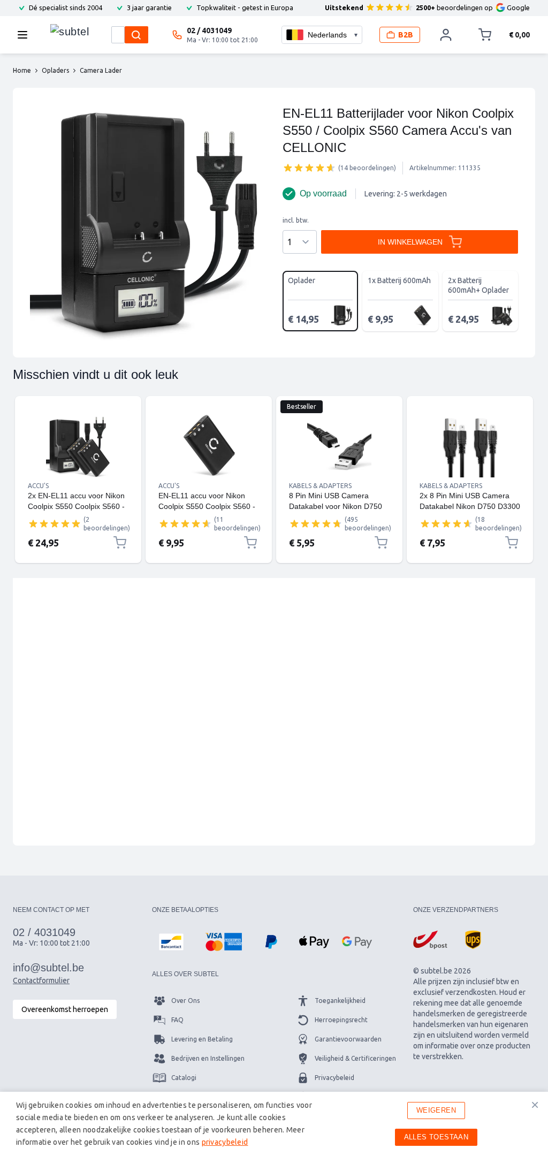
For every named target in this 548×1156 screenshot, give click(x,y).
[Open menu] (26, 35)
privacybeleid (225, 1142)
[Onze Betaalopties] (171, 942)
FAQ (177, 1019)
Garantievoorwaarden (348, 1039)
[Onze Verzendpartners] (430, 940)
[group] (309, 167)
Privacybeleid (334, 1077)
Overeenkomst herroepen (64, 1009)
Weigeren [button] (436, 1110)
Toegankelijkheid (340, 1000)
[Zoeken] (136, 34)
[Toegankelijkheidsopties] (21, 1134)
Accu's (38, 485)
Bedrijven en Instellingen (208, 1058)
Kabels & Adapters (320, 485)
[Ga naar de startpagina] (69, 32)
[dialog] (274, 1124)
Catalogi (183, 1077)
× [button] (535, 1105)
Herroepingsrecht (341, 1019)
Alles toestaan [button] (436, 1137)
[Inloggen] (445, 34)
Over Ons (185, 1000)
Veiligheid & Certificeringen (355, 1058)
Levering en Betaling (202, 1039)
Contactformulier (41, 980)
